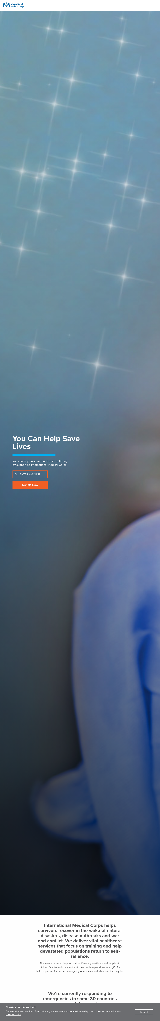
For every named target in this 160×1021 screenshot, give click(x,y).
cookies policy (13, 1014)
